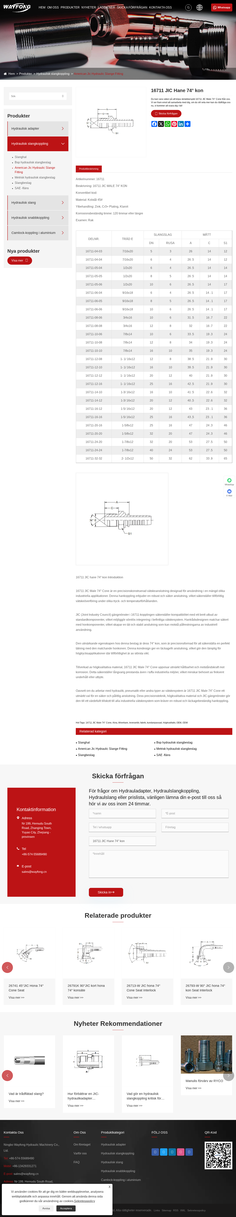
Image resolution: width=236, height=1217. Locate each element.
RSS (175, 1210)
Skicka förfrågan (132, 7)
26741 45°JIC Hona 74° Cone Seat (26, 988)
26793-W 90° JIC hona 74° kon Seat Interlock (205, 988)
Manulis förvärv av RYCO (204, 1081)
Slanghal (21, 156)
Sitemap (166, 1210)
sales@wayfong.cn (34, 871)
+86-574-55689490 (34, 854)
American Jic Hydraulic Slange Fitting (98, 73)
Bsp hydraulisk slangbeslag (33, 162)
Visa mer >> (16, 997)
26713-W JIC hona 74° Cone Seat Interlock (143, 988)
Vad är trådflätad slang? (26, 1094)
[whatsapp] (189, 1152)
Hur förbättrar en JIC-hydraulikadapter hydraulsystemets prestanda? (83, 1096)
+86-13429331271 (24, 1166)
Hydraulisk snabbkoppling (30, 217)
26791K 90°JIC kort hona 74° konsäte (86, 988)
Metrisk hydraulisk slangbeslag (35, 177)
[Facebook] (155, 1152)
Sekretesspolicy (196, 1210)
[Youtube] (172, 1152)
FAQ (76, 1162)
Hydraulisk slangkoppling (53, 73)
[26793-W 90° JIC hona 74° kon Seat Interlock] (206, 952)
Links (157, 1210)
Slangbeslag (23, 182)
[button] (7, 967)
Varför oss (80, 1153)
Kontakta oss (160, 7)
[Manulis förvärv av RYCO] (206, 1054)
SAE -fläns (22, 188)
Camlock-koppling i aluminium (33, 232)
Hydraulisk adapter (25, 128)
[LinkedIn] (163, 1152)
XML (182, 1210)
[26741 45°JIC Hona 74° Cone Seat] (29, 952)
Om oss (53, 7)
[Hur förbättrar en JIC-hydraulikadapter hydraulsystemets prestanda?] (88, 1061)
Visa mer (17, 260)
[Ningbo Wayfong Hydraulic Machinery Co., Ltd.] (17, 7)
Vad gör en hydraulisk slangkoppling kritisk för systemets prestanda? (144, 1096)
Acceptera (66, 1208)
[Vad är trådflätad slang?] (29, 1061)
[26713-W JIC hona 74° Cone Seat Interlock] (147, 952)
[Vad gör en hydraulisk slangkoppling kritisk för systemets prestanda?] (147, 1061)
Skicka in (106, 892)
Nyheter (88, 7)
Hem (42, 7)
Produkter (70, 7)
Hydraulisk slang (23, 202)
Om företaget (82, 1144)
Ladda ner (106, 7)
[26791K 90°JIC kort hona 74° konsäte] (88, 952)
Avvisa (46, 1208)
